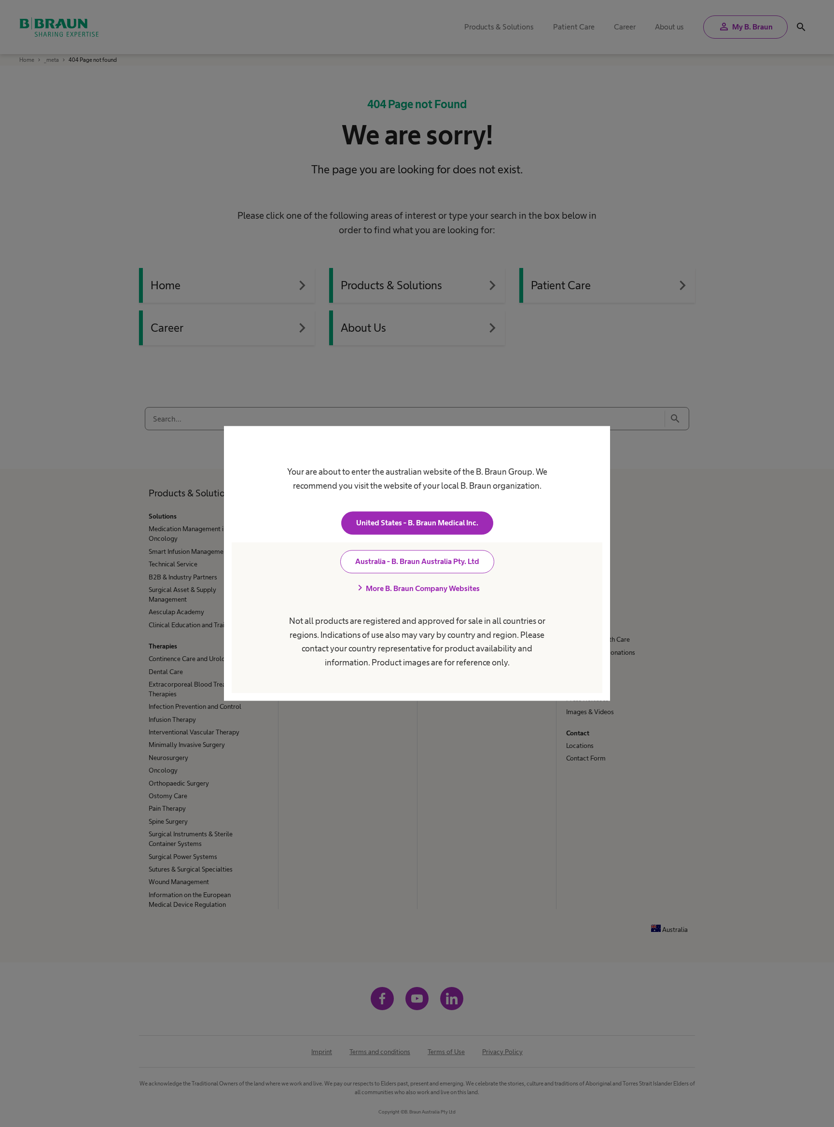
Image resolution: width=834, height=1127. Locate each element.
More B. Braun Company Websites (417, 588)
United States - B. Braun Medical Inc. (417, 523)
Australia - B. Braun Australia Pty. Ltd (417, 562)
